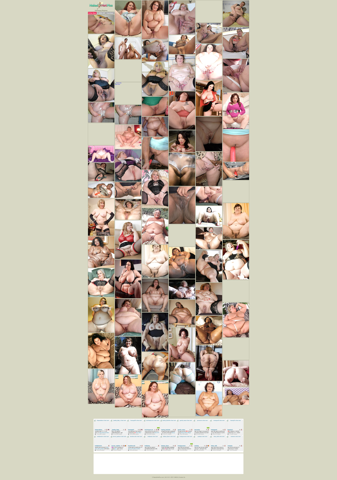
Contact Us (182, 477)
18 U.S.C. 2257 (169, 477)
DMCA (176, 477)
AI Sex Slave (92, 13)
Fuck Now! (110, 13)
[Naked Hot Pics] (101, 5)
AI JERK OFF (101, 13)
